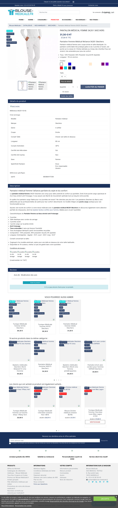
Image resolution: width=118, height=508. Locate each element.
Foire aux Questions (40, 484)
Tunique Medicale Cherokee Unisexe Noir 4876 (45, 413)
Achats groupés (12, 480)
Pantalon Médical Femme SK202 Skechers (70, 326)
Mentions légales (39, 468)
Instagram (107, 482)
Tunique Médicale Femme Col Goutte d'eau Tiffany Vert (19, 413)
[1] (97, 278)
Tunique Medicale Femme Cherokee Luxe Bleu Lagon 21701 (95, 413)
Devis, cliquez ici (63, 5)
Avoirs (62, 475)
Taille (62, 73)
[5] (106, 278)
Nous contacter (39, 482)
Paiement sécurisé (40, 475)
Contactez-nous (93, 5)
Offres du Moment (13, 468)
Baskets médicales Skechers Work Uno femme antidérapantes (70, 368)
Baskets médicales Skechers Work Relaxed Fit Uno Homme (20, 368)
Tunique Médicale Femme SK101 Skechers (45, 326)
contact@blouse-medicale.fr (98, 480)
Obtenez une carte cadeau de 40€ (46, 477)
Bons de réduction (66, 480)
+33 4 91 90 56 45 (94, 477)
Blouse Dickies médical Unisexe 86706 (70, 413)
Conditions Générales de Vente (44, 471)
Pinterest (104, 482)
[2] (99, 278)
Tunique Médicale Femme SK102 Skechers (20, 326)
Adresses (63, 477)
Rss (96, 482)
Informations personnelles (69, 468)
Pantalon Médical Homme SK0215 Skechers (45, 366)
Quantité (63, 87)
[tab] (59, 2)
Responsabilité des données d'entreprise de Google (67, 501)
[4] (103, 278)
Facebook (89, 482)
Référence (13, 111)
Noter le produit (34, 282)
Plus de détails (66, 81)
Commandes (64, 473)
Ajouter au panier (93, 86)
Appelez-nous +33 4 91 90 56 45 (25, 5)
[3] (101, 278)
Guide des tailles (67, 96)
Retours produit (65, 471)
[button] (54, 380)
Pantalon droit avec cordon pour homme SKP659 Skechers (95, 367)
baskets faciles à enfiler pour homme (46, 210)
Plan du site (38, 480)
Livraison (37, 473)
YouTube (100, 482)
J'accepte (105, 499)
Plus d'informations (7, 506)
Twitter (93, 482)
